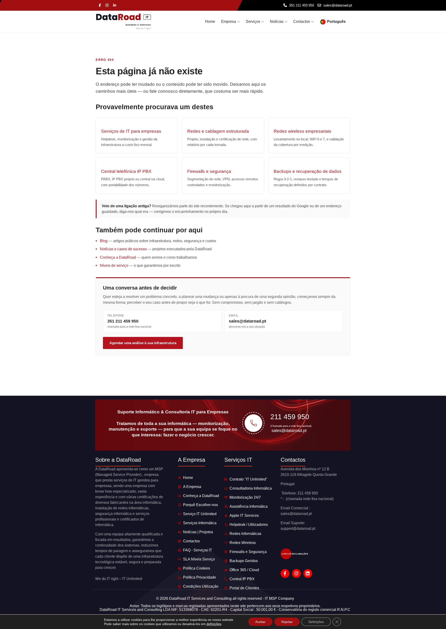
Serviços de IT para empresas (131, 131)
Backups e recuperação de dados (307, 171)
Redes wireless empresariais (302, 131)
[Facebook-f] (285, 573)
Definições (316, 622)
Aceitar (260, 622)
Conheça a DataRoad (118, 257)
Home (210, 21)
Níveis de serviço (114, 265)
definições (214, 624)
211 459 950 (289, 417)
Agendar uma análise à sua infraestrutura (142, 343)
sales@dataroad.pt (337, 5)
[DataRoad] (123, 21)
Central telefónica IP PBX (126, 171)
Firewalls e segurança (209, 171)
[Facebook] (100, 5)
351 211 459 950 (301, 5)
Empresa (228, 21)
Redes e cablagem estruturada (218, 131)
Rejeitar (287, 622)
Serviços (253, 21)
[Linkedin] (114, 5)
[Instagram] (106, 5)
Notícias (276, 21)
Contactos (301, 21)
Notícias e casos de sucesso (123, 249)
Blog (104, 241)
